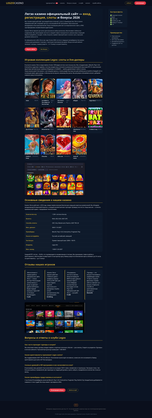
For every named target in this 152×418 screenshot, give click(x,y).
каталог (88, 3)
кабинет (129, 3)
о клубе (81, 3)
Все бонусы (44, 49)
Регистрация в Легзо (57, 390)
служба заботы (96, 3)
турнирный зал (51, 3)
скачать (62, 3)
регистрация (140, 3)
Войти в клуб (73, 390)
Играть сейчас (30, 49)
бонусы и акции (71, 3)
